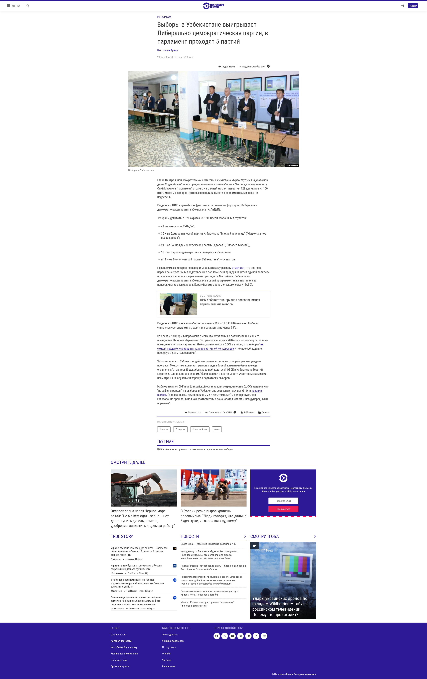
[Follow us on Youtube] (232, 636)
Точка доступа (170, 634)
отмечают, (238, 267)
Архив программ (120, 666)
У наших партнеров (173, 640)
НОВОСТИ (190, 536)
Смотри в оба (264, 536)
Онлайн (166, 653)
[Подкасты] (264, 636)
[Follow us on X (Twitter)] (224, 636)
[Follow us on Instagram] (240, 636)
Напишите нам (119, 659)
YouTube (166, 659)
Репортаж (164, 17)
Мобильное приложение (124, 653)
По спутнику (169, 647)
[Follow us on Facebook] (217, 636)
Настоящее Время (167, 50)
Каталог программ (121, 640)
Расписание (168, 666)
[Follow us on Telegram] (248, 636)
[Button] (226, 66)
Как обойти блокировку (124, 647)
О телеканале (118, 634)
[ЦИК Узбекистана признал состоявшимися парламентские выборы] (178, 304)
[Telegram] (402, 5)
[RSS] (256, 636)
